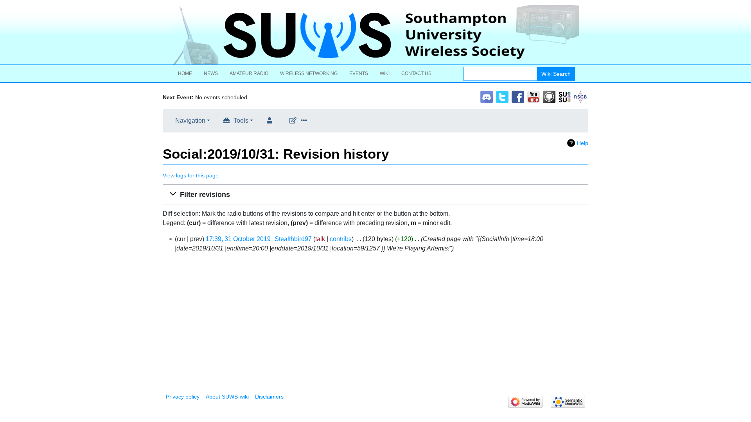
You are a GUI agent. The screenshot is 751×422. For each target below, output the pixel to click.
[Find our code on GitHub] (549, 96)
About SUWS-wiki (227, 396)
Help (582, 143)
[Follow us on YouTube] (533, 96)
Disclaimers (269, 396)
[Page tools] (305, 121)
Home (185, 73)
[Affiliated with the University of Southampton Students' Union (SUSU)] (565, 96)
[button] (375, 194)
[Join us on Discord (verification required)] (487, 96)
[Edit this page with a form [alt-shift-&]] (294, 121)
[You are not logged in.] (271, 121)
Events (358, 73)
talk (320, 239)
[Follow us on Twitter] (502, 96)
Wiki (385, 73)
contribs (341, 239)
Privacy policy (182, 396)
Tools (241, 120)
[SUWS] (375, 34)
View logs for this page (191, 175)
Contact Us (416, 73)
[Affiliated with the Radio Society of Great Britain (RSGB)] (580, 96)
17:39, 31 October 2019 (238, 239)
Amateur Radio (249, 73)
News (211, 73)
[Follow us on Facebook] (518, 96)
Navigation (190, 120)
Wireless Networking (309, 73)
